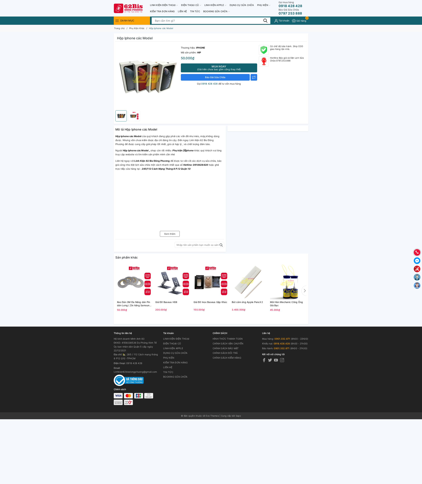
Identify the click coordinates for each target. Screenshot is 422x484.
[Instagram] (282, 360)
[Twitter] (270, 360)
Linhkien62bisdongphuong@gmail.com (135, 371)
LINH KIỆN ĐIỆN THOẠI (163, 5)
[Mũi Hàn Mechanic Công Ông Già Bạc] (287, 282)
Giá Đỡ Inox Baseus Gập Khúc (210, 302)
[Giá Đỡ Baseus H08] (172, 282)
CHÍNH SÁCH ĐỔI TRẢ (225, 353)
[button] (304, 291)
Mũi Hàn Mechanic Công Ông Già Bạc (286, 304)
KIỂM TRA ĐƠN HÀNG (162, 11)
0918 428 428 (290, 4)
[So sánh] (254, 77)
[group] (147, 77)
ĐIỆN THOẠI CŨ (190, 5)
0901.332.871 (282, 338)
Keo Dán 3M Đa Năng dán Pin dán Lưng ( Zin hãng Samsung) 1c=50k (134, 304)
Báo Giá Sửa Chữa (215, 77)
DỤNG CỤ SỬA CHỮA (242, 5)
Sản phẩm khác (126, 257)
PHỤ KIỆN (263, 5)
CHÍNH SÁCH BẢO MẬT (226, 348)
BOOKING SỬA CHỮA (215, 11)
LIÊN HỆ (182, 11)
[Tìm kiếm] (265, 20)
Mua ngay (219, 68)
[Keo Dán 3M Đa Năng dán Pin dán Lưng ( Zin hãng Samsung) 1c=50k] (134, 282)
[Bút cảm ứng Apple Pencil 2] (249, 282)
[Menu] (117, 20)
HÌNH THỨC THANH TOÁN (228, 338)
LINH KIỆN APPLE (214, 5)
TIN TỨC (195, 11)
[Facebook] (264, 360)
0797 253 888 (290, 11)
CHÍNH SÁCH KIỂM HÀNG (227, 357)
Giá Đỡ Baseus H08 (166, 302)
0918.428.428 (282, 343)
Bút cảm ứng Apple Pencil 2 (247, 302)
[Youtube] (276, 360)
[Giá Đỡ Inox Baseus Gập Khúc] (211, 282)
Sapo (238, 415)
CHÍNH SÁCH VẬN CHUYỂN (228, 343)
